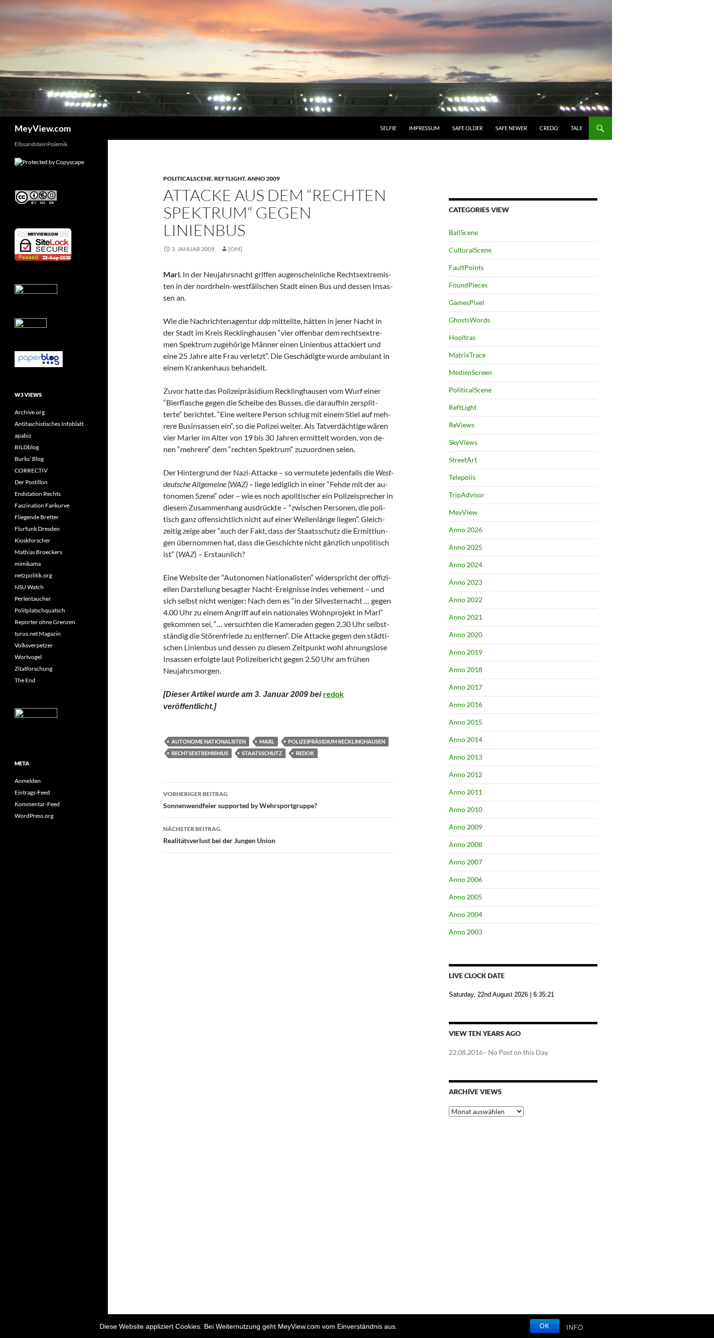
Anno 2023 (465, 582)
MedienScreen (470, 372)
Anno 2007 (465, 862)
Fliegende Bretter (37, 517)
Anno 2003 (465, 932)
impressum (424, 128)
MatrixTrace (467, 355)
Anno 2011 (465, 792)
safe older (467, 128)
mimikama (28, 563)
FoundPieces (468, 285)
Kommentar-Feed (37, 804)
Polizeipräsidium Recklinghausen (336, 741)
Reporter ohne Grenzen (45, 622)
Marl (266, 741)
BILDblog (27, 447)
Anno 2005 (465, 897)
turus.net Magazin (38, 633)
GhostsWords (469, 320)
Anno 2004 (465, 914)
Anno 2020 (465, 634)
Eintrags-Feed (32, 792)
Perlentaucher (33, 598)
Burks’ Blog (29, 458)
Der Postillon (31, 482)
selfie (388, 128)
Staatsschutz (262, 753)
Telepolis (462, 477)
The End (25, 680)
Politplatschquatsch (40, 610)
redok (333, 693)
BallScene (463, 232)
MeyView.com (43, 128)
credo (549, 128)
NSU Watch (29, 587)
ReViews (462, 425)
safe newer (511, 128)
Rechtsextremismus (199, 753)
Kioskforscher (33, 540)
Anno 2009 (263, 178)
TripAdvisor (467, 495)
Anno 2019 (465, 652)
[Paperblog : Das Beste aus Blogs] (39, 358)
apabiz (23, 435)
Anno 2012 (465, 774)
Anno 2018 (465, 669)
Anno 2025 (465, 547)
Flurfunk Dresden (37, 528)
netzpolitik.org (33, 575)
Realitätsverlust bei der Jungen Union (219, 835)
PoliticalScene (187, 178)
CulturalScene (470, 250)
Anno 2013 (465, 757)
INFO (574, 1327)
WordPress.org (34, 815)
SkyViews (463, 442)
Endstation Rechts (38, 493)
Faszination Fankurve (42, 505)
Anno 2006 (465, 879)
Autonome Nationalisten (208, 741)
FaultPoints (466, 267)
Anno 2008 (465, 844)
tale (576, 128)
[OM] (235, 249)
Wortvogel (28, 657)
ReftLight (229, 178)
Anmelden (28, 780)
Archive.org (30, 412)
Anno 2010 (465, 809)
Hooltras (462, 337)
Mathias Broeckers (38, 552)
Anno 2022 (465, 599)
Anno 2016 (465, 704)
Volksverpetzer (34, 645)
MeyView (463, 512)
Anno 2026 (465, 529)
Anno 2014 (465, 739)
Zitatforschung (33, 668)
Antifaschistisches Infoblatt (49, 423)
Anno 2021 (465, 617)
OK (545, 1326)
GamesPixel (466, 302)
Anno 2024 (465, 564)
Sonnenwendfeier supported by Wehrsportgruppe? (240, 800)
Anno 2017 (465, 687)
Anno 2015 (465, 722)
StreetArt (463, 460)
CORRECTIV (31, 470)
